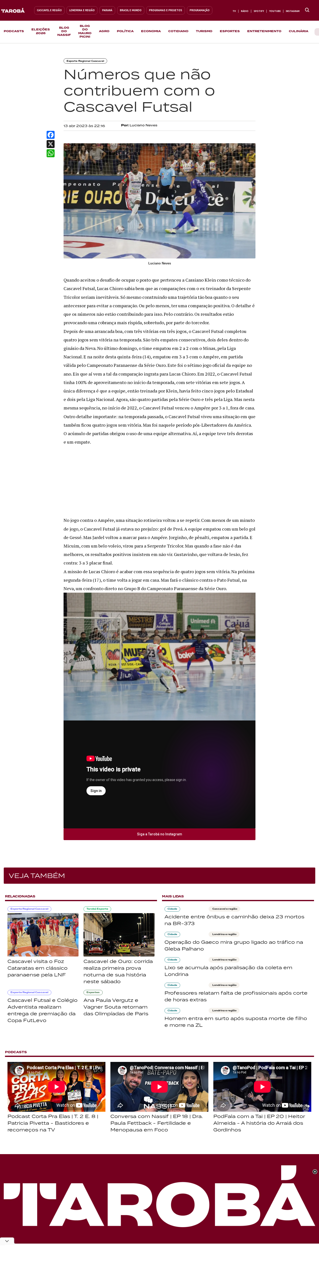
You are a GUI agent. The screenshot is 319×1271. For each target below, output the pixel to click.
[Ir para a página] (307, 10)
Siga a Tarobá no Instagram (159, 834)
